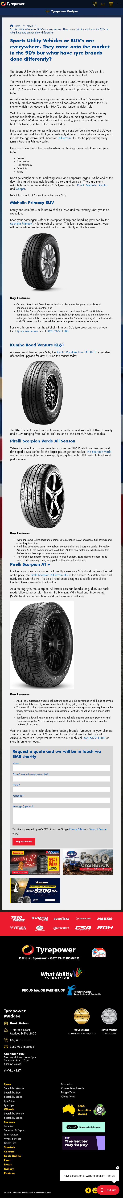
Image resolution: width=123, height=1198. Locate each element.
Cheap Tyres (68, 1096)
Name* (16, 763)
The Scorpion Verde (99, 452)
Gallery (9, 1169)
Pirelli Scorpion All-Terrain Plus (49, 575)
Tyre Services (11, 1134)
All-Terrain (64, 138)
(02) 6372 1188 (58, 331)
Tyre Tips (9, 1105)
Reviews (9, 1173)
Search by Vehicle (14, 1088)
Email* (16, 785)
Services (9, 1122)
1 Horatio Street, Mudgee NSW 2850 (23, 1031)
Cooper (20, 189)
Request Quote (24, 841)
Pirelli (80, 185)
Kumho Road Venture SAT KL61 (76, 352)
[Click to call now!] (95, 4)
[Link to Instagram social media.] (95, 1191)
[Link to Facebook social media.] (88, 1191)
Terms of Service (98, 829)
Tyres (7, 1084)
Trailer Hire (10, 1143)
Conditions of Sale (42, 1192)
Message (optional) (22, 806)
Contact (9, 1151)
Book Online (12, 1156)
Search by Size (12, 1092)
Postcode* (18, 795)
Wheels (9, 1109)
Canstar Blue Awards (72, 1088)
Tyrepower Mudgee (64, 11)
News (8, 1164)
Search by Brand (13, 1096)
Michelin (91, 185)
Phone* (30, 774)
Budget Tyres (68, 1092)
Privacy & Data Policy (23, 1192)
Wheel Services (12, 1138)
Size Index (67, 1084)
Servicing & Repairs (14, 1130)
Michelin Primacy (21, 224)
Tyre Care (9, 1101)
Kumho (103, 185)
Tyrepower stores (27, 331)
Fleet (7, 1160)
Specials (9, 1147)
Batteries (8, 1126)
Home (16, 26)
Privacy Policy (76, 829)
